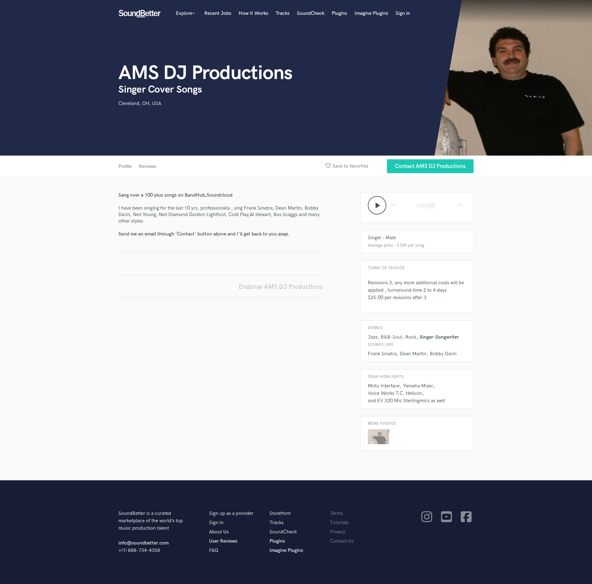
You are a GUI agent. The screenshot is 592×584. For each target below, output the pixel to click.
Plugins (339, 13)
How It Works (253, 13)
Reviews (147, 166)
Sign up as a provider (231, 513)
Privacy (337, 532)
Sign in (403, 13)
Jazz (372, 337)
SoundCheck (310, 13)
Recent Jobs (217, 13)
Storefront (280, 513)
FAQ (213, 550)
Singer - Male (382, 238)
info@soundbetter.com (143, 543)
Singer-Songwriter (439, 337)
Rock (410, 337)
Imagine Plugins (371, 13)
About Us (219, 532)
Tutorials (339, 523)
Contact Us (342, 541)
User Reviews (223, 541)
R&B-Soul (391, 337)
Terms (336, 513)
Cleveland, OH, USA (139, 103)
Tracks (283, 13)
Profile (125, 166)
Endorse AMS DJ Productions (281, 287)
